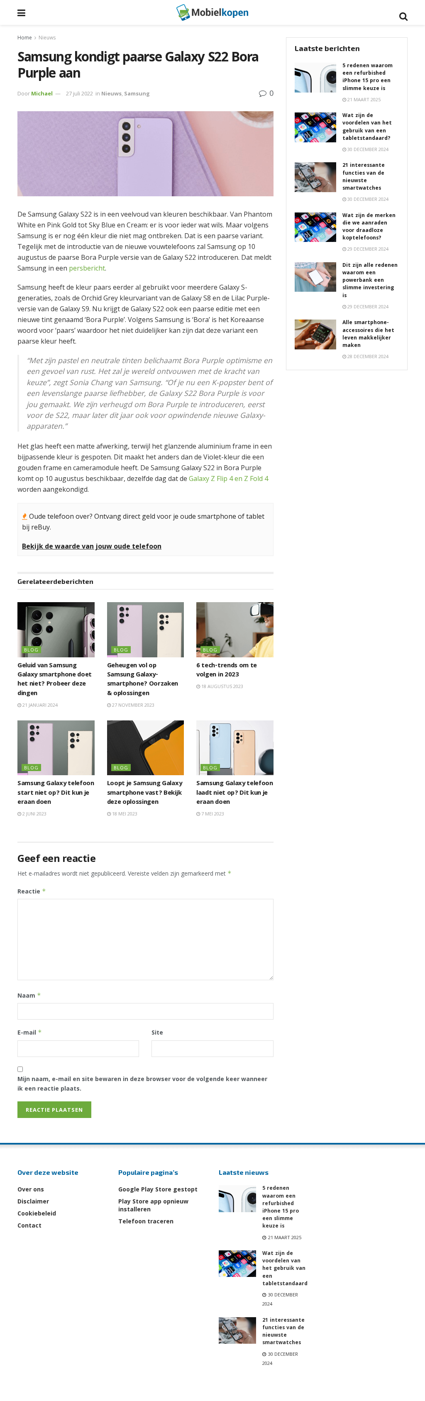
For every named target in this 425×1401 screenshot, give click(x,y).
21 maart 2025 (363, 99)
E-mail (29, 1032)
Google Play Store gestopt (158, 1189)
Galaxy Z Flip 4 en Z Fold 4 (228, 478)
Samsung (137, 93)
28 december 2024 (367, 356)
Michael (42, 93)
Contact (29, 1225)
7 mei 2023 (212, 813)
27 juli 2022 (79, 93)
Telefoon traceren (145, 1221)
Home (24, 37)
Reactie (31, 891)
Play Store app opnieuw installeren (153, 1205)
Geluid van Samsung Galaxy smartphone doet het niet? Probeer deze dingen (54, 680)
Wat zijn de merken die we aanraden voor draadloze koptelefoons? (369, 227)
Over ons (30, 1189)
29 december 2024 (367, 249)
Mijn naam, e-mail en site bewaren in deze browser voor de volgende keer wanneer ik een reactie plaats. (142, 1083)
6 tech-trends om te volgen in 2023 (226, 671)
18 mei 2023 (124, 813)
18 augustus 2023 (221, 686)
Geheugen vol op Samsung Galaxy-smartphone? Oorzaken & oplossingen (142, 680)
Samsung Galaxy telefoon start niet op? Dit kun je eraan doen (55, 793)
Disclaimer (33, 1201)
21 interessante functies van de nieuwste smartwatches (363, 177)
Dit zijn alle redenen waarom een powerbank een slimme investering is (370, 280)
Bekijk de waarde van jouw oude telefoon (91, 546)
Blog (31, 650)
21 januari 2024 (39, 705)
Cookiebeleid (36, 1213)
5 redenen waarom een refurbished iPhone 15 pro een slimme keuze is (367, 77)
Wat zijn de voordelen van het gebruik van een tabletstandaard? (367, 127)
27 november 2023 (132, 705)
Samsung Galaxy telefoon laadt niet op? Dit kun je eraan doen (234, 793)
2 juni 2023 (33, 813)
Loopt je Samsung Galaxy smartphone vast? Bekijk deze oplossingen (144, 793)
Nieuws (47, 37)
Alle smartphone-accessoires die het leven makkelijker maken (368, 334)
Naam (29, 995)
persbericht (87, 268)
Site (157, 1032)
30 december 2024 (367, 149)
